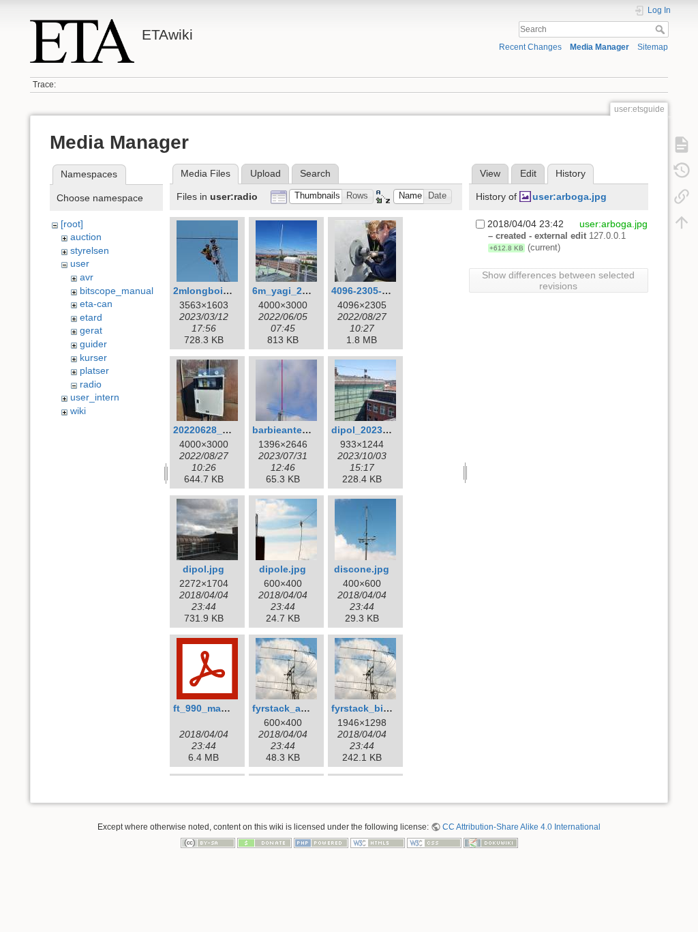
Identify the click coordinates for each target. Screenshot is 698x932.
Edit (528, 173)
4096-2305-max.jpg (375, 290)
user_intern (94, 397)
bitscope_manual (116, 290)
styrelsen (89, 250)
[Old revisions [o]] (681, 171)
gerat (91, 330)
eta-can (96, 303)
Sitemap (652, 47)
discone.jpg (361, 569)
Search (661, 29)
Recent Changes (530, 47)
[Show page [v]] (681, 145)
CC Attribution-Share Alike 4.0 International (521, 827)
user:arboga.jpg (569, 196)
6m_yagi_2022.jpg (294, 290)
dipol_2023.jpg (365, 429)
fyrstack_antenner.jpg (303, 708)
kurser (93, 357)
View (490, 173)
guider (93, 343)
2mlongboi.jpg (207, 290)
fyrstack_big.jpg (369, 708)
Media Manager (599, 47)
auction (86, 236)
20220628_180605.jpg (223, 429)
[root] (72, 223)
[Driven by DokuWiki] (491, 842)
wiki (78, 410)
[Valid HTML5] (377, 842)
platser (94, 370)
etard (91, 317)
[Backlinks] (681, 196)
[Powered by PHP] (321, 842)
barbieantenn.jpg (292, 429)
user (79, 263)
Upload (265, 173)
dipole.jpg (282, 569)
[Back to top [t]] (681, 222)
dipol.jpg (203, 569)
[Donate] (264, 842)
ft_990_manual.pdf (216, 708)
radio (91, 384)
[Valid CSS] (434, 842)
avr (86, 277)
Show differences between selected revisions (558, 280)
